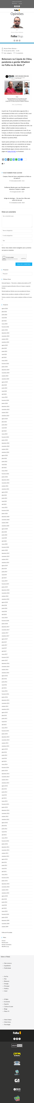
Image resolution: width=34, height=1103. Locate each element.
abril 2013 (4, 798)
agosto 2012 (5, 822)
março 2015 (5, 727)
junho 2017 (4, 645)
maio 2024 (4, 391)
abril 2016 (4, 688)
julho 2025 (4, 348)
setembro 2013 (5, 782)
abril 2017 (4, 651)
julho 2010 (4, 899)
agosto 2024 (5, 382)
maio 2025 (4, 354)
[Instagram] (19, 6)
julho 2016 (4, 678)
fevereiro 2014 (5, 767)
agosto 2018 (5, 602)
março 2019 (5, 581)
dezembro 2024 (5, 369)
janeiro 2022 (5, 477)
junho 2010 (4, 902)
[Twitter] (17, 6)
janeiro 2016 (5, 697)
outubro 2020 (5, 522)
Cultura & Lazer (8, 1006)
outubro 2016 (5, 669)
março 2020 (5, 544)
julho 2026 (4, 311)
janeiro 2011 (5, 880)
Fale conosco (14, 3)
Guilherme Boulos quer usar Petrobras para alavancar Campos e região (17, 188)
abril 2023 (4, 431)
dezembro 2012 (5, 810)
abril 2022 (4, 467)
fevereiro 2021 (5, 510)
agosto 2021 (5, 492)
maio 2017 (4, 648)
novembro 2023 (5, 409)
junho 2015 (4, 718)
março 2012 (5, 838)
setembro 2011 (5, 856)
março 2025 (5, 360)
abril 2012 (4, 834)
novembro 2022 (5, 446)
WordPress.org (5, 946)
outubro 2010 (5, 890)
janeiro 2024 (5, 403)
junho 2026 (4, 314)
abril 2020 (4, 541)
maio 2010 (4, 905)
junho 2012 (4, 828)
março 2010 (5, 911)
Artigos (6, 999)
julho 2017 (4, 642)
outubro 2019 (5, 559)
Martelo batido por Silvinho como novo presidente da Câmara (16, 291)
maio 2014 (4, 758)
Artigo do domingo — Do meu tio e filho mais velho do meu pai (17, 199)
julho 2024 (4, 385)
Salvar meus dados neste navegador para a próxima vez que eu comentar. (16, 249)
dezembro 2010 (5, 883)
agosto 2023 (5, 418)
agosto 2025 (5, 345)
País (5, 979)
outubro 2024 (5, 376)
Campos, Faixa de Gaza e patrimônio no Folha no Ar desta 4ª (17, 177)
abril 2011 (4, 871)
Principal (6, 986)
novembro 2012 (5, 813)
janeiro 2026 (5, 330)
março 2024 (5, 397)
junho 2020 (4, 535)
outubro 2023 (5, 412)
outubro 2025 (5, 339)
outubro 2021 (5, 486)
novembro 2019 (5, 556)
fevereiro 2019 (5, 584)
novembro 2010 (5, 886)
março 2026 (5, 323)
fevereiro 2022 (5, 473)
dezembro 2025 (5, 333)
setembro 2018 (5, 599)
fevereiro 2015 (5, 730)
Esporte (6, 1004)
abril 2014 (4, 761)
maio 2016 (4, 685)
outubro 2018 (5, 596)
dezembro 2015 (5, 700)
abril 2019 (4, 577)
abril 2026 (4, 320)
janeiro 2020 (5, 550)
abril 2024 (4, 394)
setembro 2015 (5, 709)
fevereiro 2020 (5, 547)
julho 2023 (4, 421)
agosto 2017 (5, 639)
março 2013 (5, 801)
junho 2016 (4, 682)
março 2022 (5, 470)
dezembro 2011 (5, 847)
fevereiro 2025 (5, 363)
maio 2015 (4, 721)
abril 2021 (4, 504)
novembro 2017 (5, 629)
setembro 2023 (5, 415)
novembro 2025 (5, 336)
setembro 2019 (5, 562)
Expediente (7, 965)
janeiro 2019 (5, 587)
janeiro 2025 (5, 366)
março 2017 (5, 654)
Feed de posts (5, 942)
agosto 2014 (5, 749)
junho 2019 (4, 571)
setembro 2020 (5, 525)
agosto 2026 (5, 308)
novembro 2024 (5, 372)
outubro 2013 (5, 779)
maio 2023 (4, 427)
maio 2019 (4, 574)
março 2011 (5, 874)
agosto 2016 (5, 675)
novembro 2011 (5, 850)
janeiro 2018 (5, 623)
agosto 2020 (5, 528)
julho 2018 (4, 605)
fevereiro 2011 (5, 877)
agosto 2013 (5, 786)
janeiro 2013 (5, 807)
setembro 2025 (5, 342)
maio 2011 (4, 868)
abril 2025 (4, 357)
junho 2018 (4, 608)
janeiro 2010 (5, 917)
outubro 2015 (5, 706)
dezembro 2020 (5, 516)
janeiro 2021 (5, 513)
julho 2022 (4, 458)
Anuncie (20, 3)
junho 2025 (4, 351)
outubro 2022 (5, 449)
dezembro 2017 (5, 626)
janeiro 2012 (5, 844)
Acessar (3, 940)
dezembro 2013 (5, 773)
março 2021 (5, 507)
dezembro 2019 (5, 553)
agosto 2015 (5, 712)
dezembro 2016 (5, 663)
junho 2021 (4, 498)
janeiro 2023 (5, 440)
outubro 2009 (5, 926)
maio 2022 (4, 464)
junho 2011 (4, 865)
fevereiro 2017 (5, 657)
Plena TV (6, 1011)
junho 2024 (4, 388)
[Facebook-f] (15, 6)
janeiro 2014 (5, 770)
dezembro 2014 (5, 737)
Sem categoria (8, 53)
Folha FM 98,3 (12, 151)
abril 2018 (4, 614)
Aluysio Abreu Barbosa (10, 48)
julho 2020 (4, 532)
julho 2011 (4, 862)
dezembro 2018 (5, 590)
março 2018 (5, 617)
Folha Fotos (7, 1022)
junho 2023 (4, 424)
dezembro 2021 (5, 480)
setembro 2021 (5, 489)
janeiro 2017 (5, 660)
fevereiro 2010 (5, 914)
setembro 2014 (5, 746)
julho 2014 (4, 752)
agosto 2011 (5, 859)
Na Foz (6, 976)
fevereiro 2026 (5, 327)
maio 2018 (4, 611)
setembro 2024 (5, 379)
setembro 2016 (5, 672)
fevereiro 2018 (5, 620)
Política (6, 988)
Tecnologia (7, 1024)
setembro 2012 (5, 819)
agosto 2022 (5, 455)
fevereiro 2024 (5, 400)
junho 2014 (4, 755)
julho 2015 (4, 715)
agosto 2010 (5, 896)
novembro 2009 (5, 923)
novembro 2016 (5, 666)
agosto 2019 (5, 565)
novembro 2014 (5, 740)
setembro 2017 (5, 636)
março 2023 (5, 434)
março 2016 (5, 691)
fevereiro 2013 (5, 804)
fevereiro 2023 (5, 437)
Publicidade (7, 968)
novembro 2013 (5, 776)
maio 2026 (4, 317)
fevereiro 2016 (5, 694)
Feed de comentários (6, 944)
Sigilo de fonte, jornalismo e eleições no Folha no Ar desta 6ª (16, 294)
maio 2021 (4, 501)
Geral (5, 991)
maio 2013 (4, 795)
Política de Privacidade (7, 932)
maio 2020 (4, 538)
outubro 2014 (5, 743)
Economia (7, 1001)
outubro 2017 (5, 633)
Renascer (6, 981)
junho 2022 (4, 461)
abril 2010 (4, 908)
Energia (6, 983)
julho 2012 (4, 825)
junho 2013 (4, 792)
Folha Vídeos (7, 1019)
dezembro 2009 (5, 920)
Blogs (5, 1009)
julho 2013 (4, 789)
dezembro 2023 (5, 406)
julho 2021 (4, 495)
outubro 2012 (5, 816)
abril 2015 (4, 724)
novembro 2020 (5, 519)
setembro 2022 (5, 452)
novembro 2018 (5, 593)
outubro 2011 (5, 853)
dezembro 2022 (5, 443)
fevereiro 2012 (5, 841)
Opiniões (17, 14)
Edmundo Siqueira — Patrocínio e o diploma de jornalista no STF (16, 283)
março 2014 (5, 764)
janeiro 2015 (5, 733)
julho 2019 (4, 568)
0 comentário (19, 53)
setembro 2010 (5, 893)
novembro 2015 (5, 703)
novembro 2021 (5, 483)
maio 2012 (4, 831)
